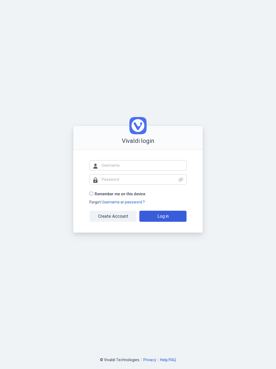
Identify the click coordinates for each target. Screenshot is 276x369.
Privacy (149, 360)
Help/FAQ (168, 360)
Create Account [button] (113, 216)
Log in (163, 216)
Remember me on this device (120, 194)
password (134, 202)
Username (111, 202)
